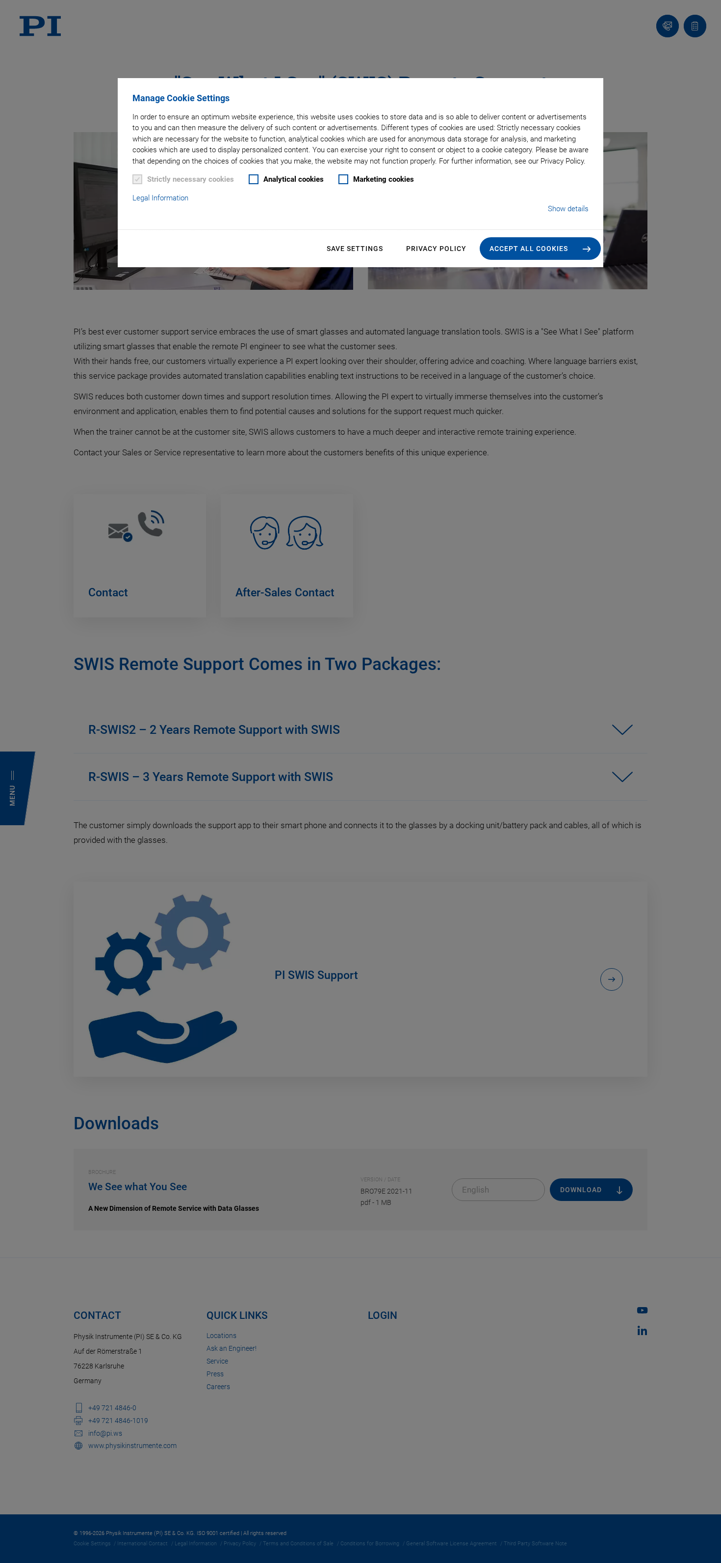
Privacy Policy (436, 248)
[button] (540, 248)
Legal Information (160, 198)
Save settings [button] (355, 248)
